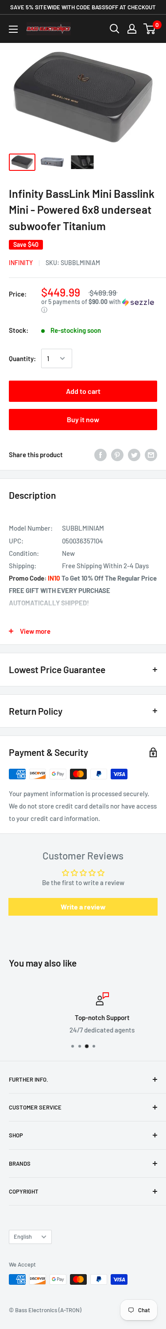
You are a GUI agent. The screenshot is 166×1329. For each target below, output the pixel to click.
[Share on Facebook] (100, 454)
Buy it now (83, 419)
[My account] (131, 29)
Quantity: (22, 358)
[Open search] (115, 29)
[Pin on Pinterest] (117, 454)
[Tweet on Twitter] (134, 454)
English (23, 1236)
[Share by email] (151, 454)
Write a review (83, 906)
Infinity (21, 262)
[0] (149, 28)
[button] (99, 306)
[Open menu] (13, 29)
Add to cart (83, 391)
